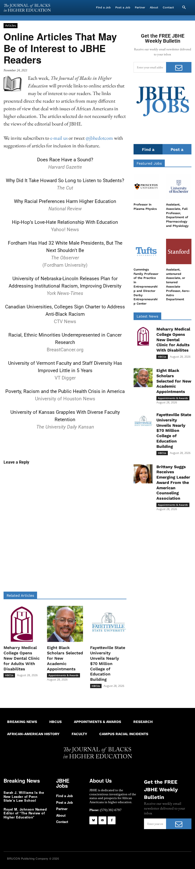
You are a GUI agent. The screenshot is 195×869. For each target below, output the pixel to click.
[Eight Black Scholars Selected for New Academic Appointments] (65, 624)
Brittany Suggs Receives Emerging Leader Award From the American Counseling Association (173, 482)
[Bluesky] (93, 820)
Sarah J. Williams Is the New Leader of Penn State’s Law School (24, 796)
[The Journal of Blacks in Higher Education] (27, 8)
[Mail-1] (102, 820)
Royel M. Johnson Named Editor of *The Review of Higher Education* (25, 813)
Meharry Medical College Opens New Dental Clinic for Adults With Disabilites (22, 658)
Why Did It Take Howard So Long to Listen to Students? (65, 180)
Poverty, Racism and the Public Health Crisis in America (65, 391)
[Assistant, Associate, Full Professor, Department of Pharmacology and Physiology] (178, 186)
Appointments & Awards (63, 675)
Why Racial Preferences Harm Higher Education (65, 201)
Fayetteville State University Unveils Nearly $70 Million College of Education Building (107, 663)
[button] (183, 7)
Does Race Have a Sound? (65, 160)
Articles (10, 25)
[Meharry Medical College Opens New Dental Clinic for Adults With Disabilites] (22, 624)
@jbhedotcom (99, 138)
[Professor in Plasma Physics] (146, 186)
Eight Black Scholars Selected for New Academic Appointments (173, 381)
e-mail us (59, 138)
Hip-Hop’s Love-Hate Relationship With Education (65, 222)
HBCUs (9, 675)
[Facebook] (112, 820)
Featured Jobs (149, 163)
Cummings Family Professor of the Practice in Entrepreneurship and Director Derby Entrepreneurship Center (146, 286)
